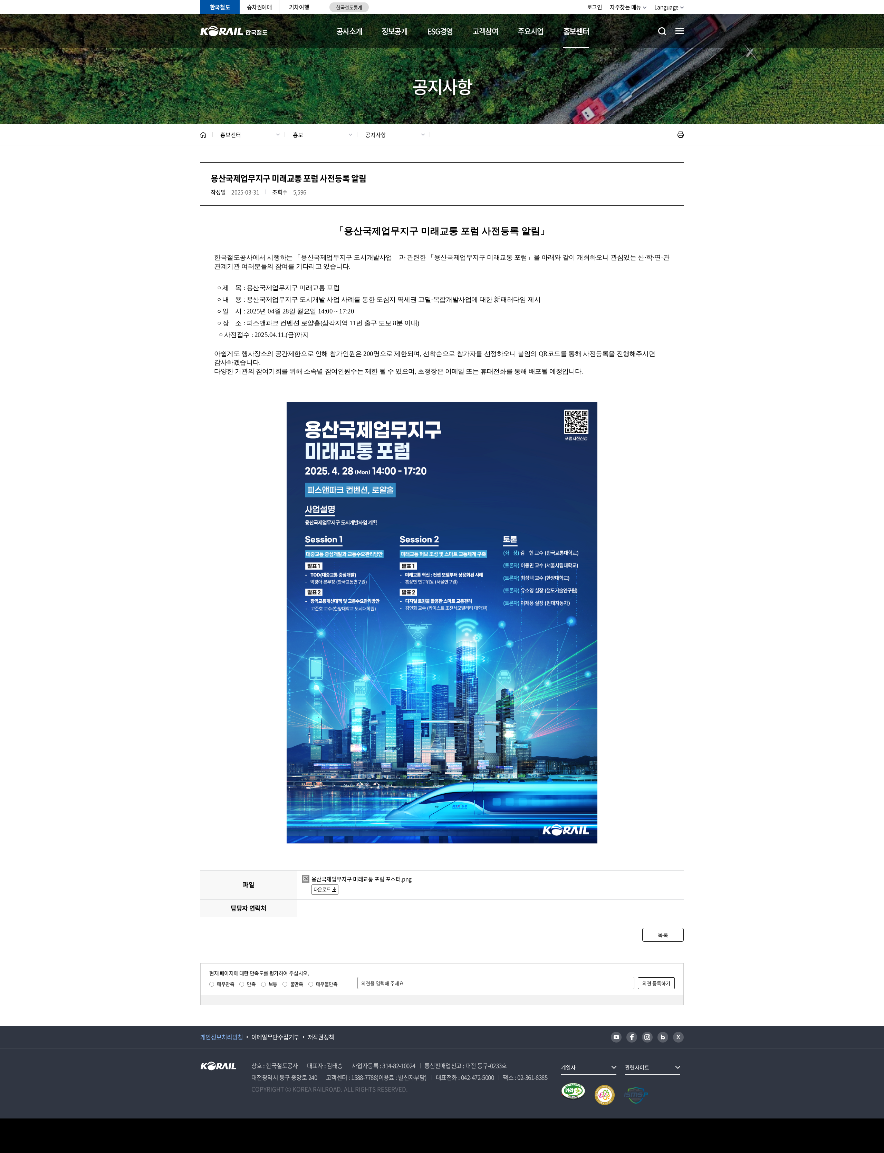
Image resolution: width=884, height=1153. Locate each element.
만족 (251, 984)
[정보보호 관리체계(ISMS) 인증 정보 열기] (636, 1095)
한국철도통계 (349, 7)
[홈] (203, 135)
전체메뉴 (679, 31)
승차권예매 (259, 7)
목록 (663, 935)
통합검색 (662, 31)
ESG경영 (440, 31)
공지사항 (375, 134)
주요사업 (531, 31)
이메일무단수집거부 (275, 1037)
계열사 (568, 1067)
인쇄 (681, 134)
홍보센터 (576, 31)
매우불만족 (327, 984)
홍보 (298, 134)
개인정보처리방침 (221, 1037)
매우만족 (225, 984)
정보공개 (394, 31)
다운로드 (322, 889)
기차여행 (299, 7)
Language (666, 7)
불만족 (296, 984)
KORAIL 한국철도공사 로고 (234, 31)
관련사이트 (637, 1067)
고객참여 (485, 31)
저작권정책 (321, 1037)
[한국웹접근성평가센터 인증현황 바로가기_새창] (573, 1095)
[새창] (616, 1037)
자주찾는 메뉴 (625, 7)
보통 (273, 984)
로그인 (594, 7)
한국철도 (220, 7)
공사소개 (349, 31)
